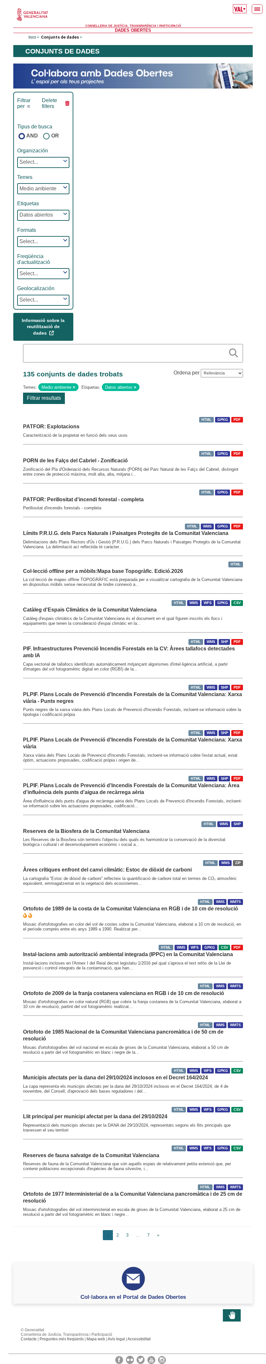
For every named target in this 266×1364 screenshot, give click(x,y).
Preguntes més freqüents (62, 1339)
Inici (32, 37)
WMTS (235, 902)
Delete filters (49, 103)
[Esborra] (74, 387)
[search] (233, 352)
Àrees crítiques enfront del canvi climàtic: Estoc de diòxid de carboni (107, 869)
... (138, 1235)
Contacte (29, 1339)
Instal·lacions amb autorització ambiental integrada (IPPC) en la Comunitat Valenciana (128, 954)
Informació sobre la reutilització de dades (43, 327)
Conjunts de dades (60, 37)
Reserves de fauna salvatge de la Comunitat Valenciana (91, 1155)
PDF (237, 419)
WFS (208, 603)
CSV (237, 603)
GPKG (222, 419)
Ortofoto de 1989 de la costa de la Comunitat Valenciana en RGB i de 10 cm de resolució (130, 908)
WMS (207, 526)
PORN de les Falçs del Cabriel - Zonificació (75, 460)
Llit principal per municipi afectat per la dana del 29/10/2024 (95, 1116)
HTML (206, 419)
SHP (224, 642)
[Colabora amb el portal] (133, 75)
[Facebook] (119, 1359)
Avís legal (116, 1339)
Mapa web (96, 1339)
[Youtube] (151, 1359)
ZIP (238, 863)
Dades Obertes (133, 30)
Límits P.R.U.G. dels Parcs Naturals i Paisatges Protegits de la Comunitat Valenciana (125, 533)
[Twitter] (141, 1359)
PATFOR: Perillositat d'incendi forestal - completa (83, 499)
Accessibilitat (139, 1339)
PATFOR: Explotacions (51, 426)
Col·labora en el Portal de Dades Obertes (133, 1297)
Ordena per (187, 372)
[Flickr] (130, 1359)
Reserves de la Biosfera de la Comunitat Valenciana (86, 831)
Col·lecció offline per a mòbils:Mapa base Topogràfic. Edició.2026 (103, 571)
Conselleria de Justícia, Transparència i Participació (133, 26)
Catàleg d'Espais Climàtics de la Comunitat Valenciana (90, 609)
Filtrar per (23, 103)
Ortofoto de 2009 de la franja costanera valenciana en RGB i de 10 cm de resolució (123, 993)
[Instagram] (162, 1359)
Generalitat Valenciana (133, 14)
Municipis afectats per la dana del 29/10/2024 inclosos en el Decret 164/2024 (115, 1077)
